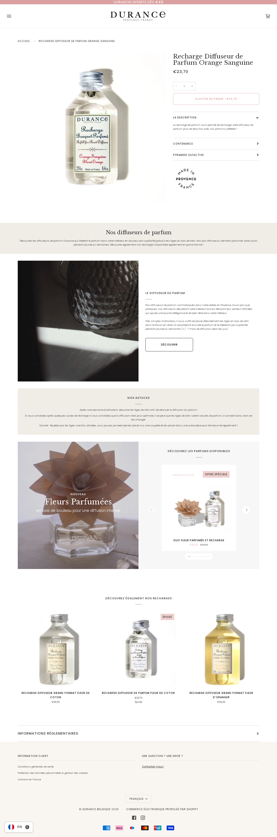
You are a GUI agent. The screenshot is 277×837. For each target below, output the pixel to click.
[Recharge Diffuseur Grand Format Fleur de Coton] (56, 650)
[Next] (246, 510)
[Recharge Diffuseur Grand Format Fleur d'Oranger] (221, 650)
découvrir (169, 344)
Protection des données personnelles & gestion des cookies (53, 773)
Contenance (183, 143)
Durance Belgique (96, 809)
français (137, 799)
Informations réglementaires (48, 733)
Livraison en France (29, 779)
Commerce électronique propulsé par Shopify (162, 809)
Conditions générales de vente (36, 766)
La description (184, 117)
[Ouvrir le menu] (13, 16)
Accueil (24, 41)
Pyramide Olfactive (188, 155)
